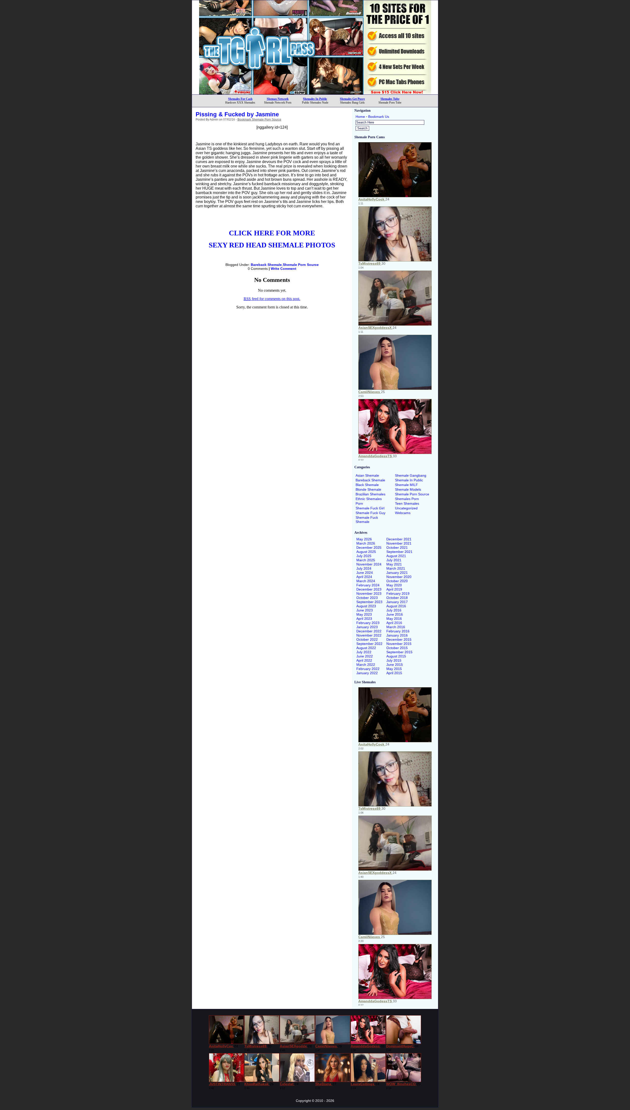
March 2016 (395, 627)
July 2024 (363, 568)
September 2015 (399, 652)
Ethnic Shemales (369, 499)
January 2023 (367, 627)
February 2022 (367, 669)
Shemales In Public (315, 99)
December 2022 (368, 631)
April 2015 (394, 673)
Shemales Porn (407, 499)
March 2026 (365, 543)
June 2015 (394, 665)
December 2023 (368, 589)
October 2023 (367, 598)
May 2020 (394, 585)
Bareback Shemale (266, 265)
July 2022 (363, 652)
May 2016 (394, 619)
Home (360, 117)
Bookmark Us (378, 117)
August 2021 (396, 556)
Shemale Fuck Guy (370, 513)
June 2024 (364, 573)
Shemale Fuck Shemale (367, 520)
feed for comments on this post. (272, 299)
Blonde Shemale (368, 489)
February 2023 (367, 623)
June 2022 (364, 656)
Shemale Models (408, 489)
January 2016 (397, 635)
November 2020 (398, 577)
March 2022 (365, 665)
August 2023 (366, 606)
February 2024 (367, 585)
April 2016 (394, 623)
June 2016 (394, 614)
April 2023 (364, 619)
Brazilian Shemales (370, 494)
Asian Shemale (367, 475)
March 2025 (365, 560)
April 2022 (364, 660)
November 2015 (398, 644)
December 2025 (368, 547)
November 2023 (368, 593)
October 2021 (397, 547)
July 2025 (363, 556)
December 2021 (398, 539)
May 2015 (394, 669)
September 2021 (399, 552)
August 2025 (366, 552)
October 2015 (397, 648)
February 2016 (398, 631)
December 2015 (398, 639)
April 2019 (394, 589)
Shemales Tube (389, 99)
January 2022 (367, 673)
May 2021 (394, 564)
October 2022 (367, 639)
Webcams (402, 513)
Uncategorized (406, 508)
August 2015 (396, 656)
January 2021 (397, 573)
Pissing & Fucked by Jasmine (237, 114)
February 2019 (398, 593)
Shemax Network (278, 99)
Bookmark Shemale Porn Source (259, 119)
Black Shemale (367, 485)
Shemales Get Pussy (352, 99)
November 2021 (398, 543)
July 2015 (393, 660)
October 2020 (397, 581)
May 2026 (364, 539)
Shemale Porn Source (301, 265)
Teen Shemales (407, 503)
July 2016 (393, 610)
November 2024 (368, 564)
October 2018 (397, 598)
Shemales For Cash (240, 99)
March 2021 (395, 568)
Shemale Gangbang (410, 475)
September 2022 (369, 644)
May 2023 (364, 614)
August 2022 (366, 648)
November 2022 (368, 635)
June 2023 (364, 610)
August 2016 (396, 606)
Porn (359, 503)
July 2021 (393, 560)
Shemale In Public (409, 480)
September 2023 (369, 602)
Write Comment (283, 269)
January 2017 (397, 602)
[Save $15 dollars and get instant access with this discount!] (315, 93)
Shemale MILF (406, 485)
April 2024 (364, 577)
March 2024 (365, 581)
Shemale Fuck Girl (370, 508)
